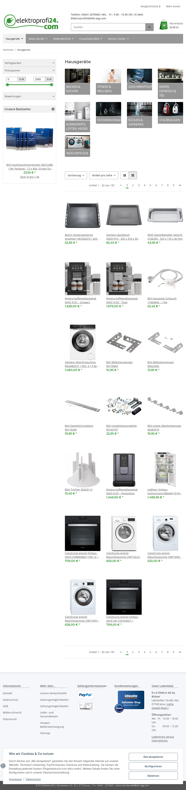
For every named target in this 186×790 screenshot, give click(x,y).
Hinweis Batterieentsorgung (52, 724)
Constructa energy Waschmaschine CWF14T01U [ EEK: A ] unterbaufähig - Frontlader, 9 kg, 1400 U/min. (82, 619)
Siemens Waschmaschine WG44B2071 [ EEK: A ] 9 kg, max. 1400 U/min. (81, 364)
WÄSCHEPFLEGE (77, 153)
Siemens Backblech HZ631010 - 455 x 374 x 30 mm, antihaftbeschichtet (122, 237)
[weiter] (180, 185)
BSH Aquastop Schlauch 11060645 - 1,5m (162, 300)
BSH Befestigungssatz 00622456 (160, 364)
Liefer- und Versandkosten (49, 714)
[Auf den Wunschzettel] (94, 203)
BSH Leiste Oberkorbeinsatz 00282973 (164, 427)
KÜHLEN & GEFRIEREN (135, 122)
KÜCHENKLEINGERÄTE (109, 120)
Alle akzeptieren (153, 756)
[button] (124, 175)
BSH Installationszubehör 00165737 (121, 427)
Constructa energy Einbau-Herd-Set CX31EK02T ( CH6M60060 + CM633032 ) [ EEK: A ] (123, 619)
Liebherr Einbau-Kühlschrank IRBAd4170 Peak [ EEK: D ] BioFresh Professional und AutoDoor (165, 491)
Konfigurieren (153, 766)
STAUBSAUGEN (169, 120)
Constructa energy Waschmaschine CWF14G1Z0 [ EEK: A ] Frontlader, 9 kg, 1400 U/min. (123, 555)
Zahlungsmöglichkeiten (54, 699)
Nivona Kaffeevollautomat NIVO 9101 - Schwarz (80, 300)
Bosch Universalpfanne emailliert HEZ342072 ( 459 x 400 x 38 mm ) (82, 237)
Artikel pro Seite (102, 175)
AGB (5, 706)
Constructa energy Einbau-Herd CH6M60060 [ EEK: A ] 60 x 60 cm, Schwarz (81, 555)
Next (47, 149)
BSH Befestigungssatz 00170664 (119, 364)
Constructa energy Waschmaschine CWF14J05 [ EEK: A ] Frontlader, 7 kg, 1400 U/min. (164, 555)
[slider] (7, 85)
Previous (12, 149)
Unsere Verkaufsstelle (53, 693)
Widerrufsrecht (12, 712)
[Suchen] (149, 27)
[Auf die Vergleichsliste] (85, 203)
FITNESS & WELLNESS (104, 89)
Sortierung (74, 175)
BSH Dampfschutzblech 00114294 (79, 427)
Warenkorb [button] (176, 25)
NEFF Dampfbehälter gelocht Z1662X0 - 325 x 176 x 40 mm (165, 236)
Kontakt (7, 693)
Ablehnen (153, 775)
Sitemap (45, 733)
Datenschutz (33, 779)
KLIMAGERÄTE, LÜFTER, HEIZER (77, 126)
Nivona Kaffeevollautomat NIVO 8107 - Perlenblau (122, 491)
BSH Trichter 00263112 (78, 489)
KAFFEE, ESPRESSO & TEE (167, 91)
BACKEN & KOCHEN (73, 89)
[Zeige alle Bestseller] (53, 109)
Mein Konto (173, 6)
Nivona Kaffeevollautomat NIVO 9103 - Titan (122, 300)
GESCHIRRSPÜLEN (140, 87)
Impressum (15, 779)
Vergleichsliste (150, 6)
